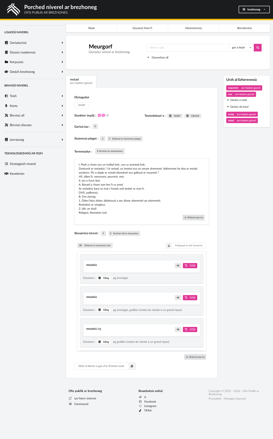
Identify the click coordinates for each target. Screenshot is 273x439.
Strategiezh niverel (22, 164)
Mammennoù (193, 28)
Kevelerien (16, 173)
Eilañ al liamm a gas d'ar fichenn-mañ (101, 366)
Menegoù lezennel (235, 398)
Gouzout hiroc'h (142, 28)
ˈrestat (81, 105)
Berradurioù (244, 28)
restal (242, 120)
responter (244, 88)
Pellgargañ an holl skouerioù (188, 245)
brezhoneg (254, 9)
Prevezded (215, 398)
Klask (91, 28)
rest (241, 94)
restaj (242, 114)
